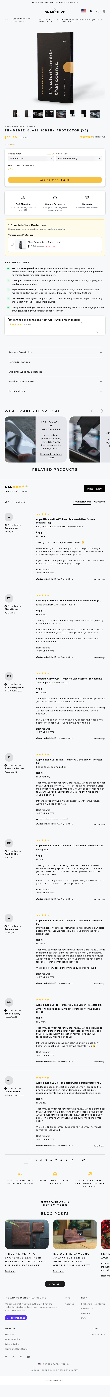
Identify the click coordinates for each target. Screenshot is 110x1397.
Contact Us (87, 1308)
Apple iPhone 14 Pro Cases (22, 19)
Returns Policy (12, 1339)
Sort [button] (7, 502)
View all (55, 1284)
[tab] (82, 502)
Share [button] (70, 579)
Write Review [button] (94, 488)
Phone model (15, 153)
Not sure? (50, 154)
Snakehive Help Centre (93, 1304)
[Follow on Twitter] (13, 1356)
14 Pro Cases (18, 22)
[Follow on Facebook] (6, 1356)
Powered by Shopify (66, 1370)
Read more (10, 1271)
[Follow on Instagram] (20, 1356)
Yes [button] (58, 579)
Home (7, 20)
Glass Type (62, 153)
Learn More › (10, 144)
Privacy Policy (12, 1344)
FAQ (83, 1318)
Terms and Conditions (16, 1349)
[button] (15, 114)
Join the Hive (98, 1334)
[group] (20, 487)
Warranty (9, 1334)
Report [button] (64, 579)
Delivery (85, 1313)
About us (69, 1304)
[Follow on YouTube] (28, 1356)
